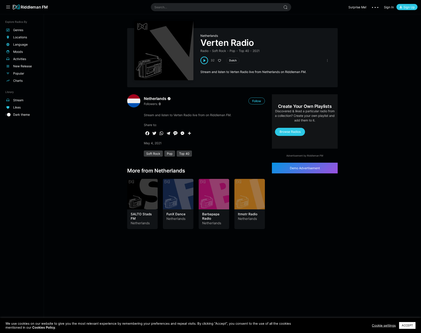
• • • (375, 7)
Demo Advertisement (305, 168)
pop (170, 153)
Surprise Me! (357, 7)
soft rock (153, 153)
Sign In (389, 7)
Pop (232, 51)
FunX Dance (176, 214)
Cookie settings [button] (384, 326)
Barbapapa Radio (210, 216)
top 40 (184, 153)
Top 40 (244, 51)
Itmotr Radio (247, 214)
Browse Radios (290, 132)
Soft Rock (219, 51)
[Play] (204, 60)
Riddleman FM (34, 7)
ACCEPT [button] (407, 325)
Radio (204, 51)
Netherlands (209, 35)
